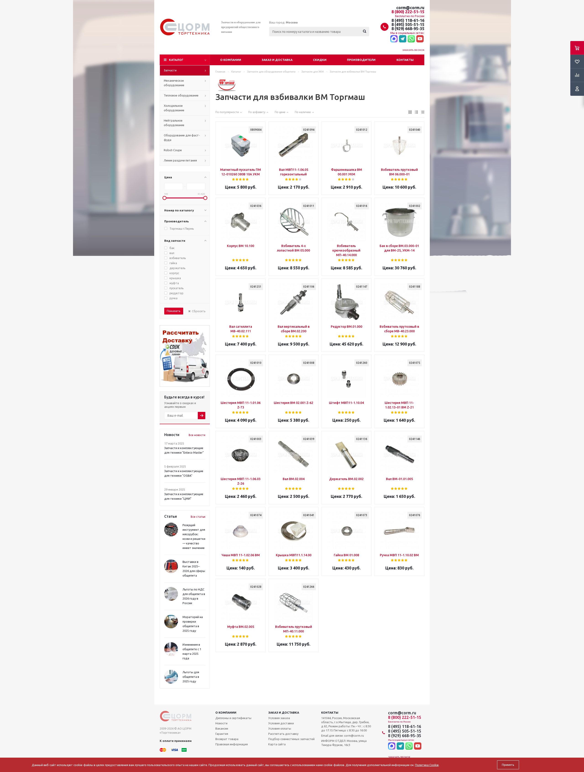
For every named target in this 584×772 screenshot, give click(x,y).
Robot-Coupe (173, 150)
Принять (508, 765)
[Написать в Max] (394, 39)
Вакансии (221, 728)
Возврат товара (226, 739)
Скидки (319, 59)
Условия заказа (279, 718)
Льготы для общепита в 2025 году (190, 677)
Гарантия (221, 733)
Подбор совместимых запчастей (291, 739)
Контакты (405, 59)
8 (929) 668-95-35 (407, 28)
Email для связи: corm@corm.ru (342, 735)
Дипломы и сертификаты (233, 718)
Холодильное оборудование (174, 108)
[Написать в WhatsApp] (411, 39)
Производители (361, 59)
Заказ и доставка (277, 59)
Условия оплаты (279, 728)
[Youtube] (420, 39)
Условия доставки (281, 723)
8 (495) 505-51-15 (407, 24)
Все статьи (198, 516)
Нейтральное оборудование (174, 123)
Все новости (197, 435)
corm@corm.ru (410, 7)
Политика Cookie (427, 765)
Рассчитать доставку (283, 733)
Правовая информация (231, 744)
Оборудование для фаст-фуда (182, 137)
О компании (230, 59)
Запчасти (170, 70)
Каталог (176, 59)
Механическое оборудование (174, 83)
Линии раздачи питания (180, 160)
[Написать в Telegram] (402, 39)
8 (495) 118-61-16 (407, 20)
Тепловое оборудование (181, 95)
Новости (221, 723)
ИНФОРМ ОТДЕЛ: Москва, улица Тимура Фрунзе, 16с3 (344, 742)
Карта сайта (277, 744)
